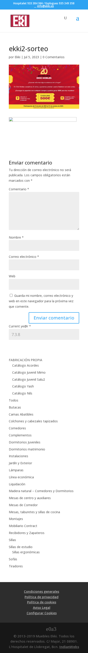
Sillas (12, 540)
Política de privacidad (41, 597)
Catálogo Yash (23, 386)
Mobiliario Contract (23, 526)
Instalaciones (18, 456)
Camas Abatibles (21, 414)
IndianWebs (69, 646)
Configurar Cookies (42, 613)
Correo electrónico (24, 256)
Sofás (13, 559)
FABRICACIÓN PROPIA (25, 360)
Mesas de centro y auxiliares (30, 498)
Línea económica (21, 477)
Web (12, 276)
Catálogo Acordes (25, 365)
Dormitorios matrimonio (27, 449)
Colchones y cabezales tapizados (33, 421)
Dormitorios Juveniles (24, 442)
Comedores (17, 428)
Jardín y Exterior (20, 463)
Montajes (16, 519)
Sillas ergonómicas (26, 552)
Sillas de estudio (20, 547)
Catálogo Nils (22, 393)
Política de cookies (41, 602)
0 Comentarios (54, 57)
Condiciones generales (41, 591)
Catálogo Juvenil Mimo (29, 372)
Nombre (16, 237)
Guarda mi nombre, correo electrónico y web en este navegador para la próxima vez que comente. (41, 301)
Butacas (15, 407)
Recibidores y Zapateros (26, 533)
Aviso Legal (41, 607)
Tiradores (16, 566)
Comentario (19, 189)
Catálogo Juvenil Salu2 (28, 379)
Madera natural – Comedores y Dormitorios (41, 491)
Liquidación (17, 484)
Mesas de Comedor (23, 505)
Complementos (20, 435)
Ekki (17, 57)
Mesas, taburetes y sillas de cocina (34, 512)
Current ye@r (20, 326)
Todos (13, 400)
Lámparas (16, 470)
